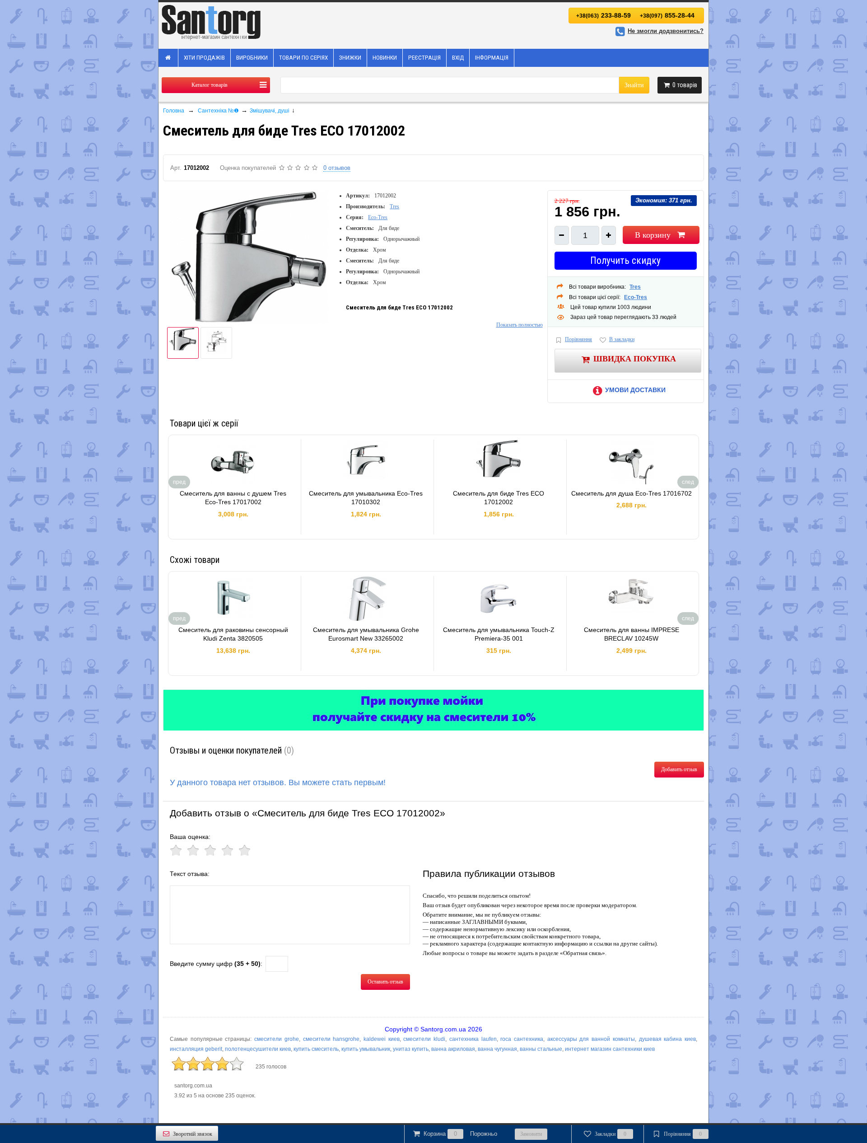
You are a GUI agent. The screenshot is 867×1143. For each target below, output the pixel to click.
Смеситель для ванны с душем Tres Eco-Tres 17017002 (233, 498)
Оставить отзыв (385, 982)
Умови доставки (635, 389)
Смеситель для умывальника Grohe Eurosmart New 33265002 (366, 634)
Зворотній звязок (192, 1134)
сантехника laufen (473, 1039)
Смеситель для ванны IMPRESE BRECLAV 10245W (631, 634)
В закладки (621, 339)
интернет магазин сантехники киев (610, 1049)
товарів (684, 85)
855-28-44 (667, 15)
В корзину (653, 234)
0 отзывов (336, 167)
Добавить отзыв (679, 769)
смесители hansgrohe (331, 1039)
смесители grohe (276, 1039)
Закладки (611, 1134)
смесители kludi (424, 1039)
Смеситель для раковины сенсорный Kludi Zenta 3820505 (233, 634)
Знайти (634, 85)
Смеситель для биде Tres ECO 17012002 (498, 498)
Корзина (460, 1133)
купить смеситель (316, 1049)
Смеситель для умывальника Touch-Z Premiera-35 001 (499, 634)
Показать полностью (519, 325)
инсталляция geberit (196, 1049)
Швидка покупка (634, 358)
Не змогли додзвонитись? (666, 31)
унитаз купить (411, 1049)
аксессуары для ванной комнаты (591, 1039)
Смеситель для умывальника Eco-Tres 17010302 (366, 498)
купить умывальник (365, 1049)
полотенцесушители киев (258, 1049)
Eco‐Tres (377, 217)
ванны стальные (541, 1049)
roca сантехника (521, 1039)
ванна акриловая (453, 1049)
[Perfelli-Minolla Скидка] (433, 710)
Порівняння (578, 339)
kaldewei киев (382, 1039)
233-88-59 (603, 15)
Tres (394, 206)
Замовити (531, 1134)
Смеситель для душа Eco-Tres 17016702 (631, 493)
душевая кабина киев (667, 1039)
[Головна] (168, 58)
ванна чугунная (497, 1049)
